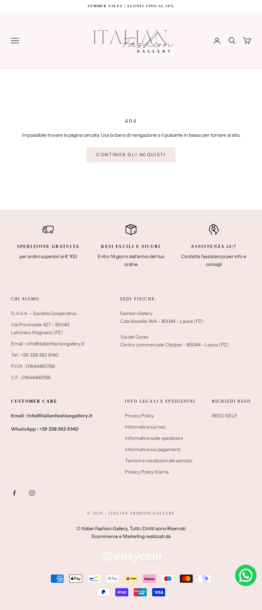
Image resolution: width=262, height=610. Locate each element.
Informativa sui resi (145, 427)
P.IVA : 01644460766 (33, 366)
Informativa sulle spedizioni (154, 438)
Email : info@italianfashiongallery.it (47, 344)
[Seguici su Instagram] (32, 493)
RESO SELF (224, 416)
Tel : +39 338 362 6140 (34, 355)
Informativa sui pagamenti (152, 449)
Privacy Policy (139, 416)
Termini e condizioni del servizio (158, 461)
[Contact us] (246, 575)
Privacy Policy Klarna (147, 472)
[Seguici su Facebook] (14, 493)
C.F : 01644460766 (30, 377)
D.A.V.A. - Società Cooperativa (43, 313)
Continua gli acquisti (130, 154)
